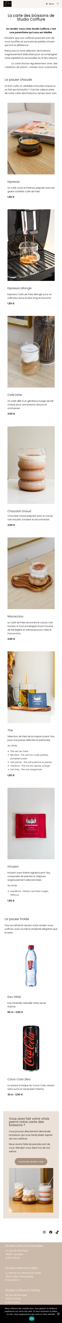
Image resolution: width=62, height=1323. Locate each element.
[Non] (58, 1313)
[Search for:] (57, 4)
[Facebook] (50, 1233)
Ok (31, 1318)
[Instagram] (44, 1233)
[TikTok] (57, 1233)
